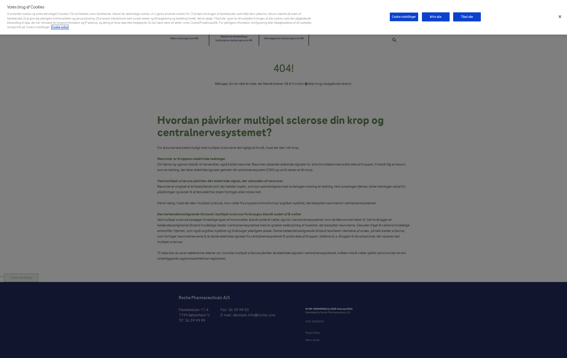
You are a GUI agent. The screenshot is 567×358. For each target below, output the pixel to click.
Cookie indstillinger (404, 17)
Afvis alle (435, 17)
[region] (283, 17)
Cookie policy (60, 27)
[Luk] (560, 16)
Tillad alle (467, 17)
